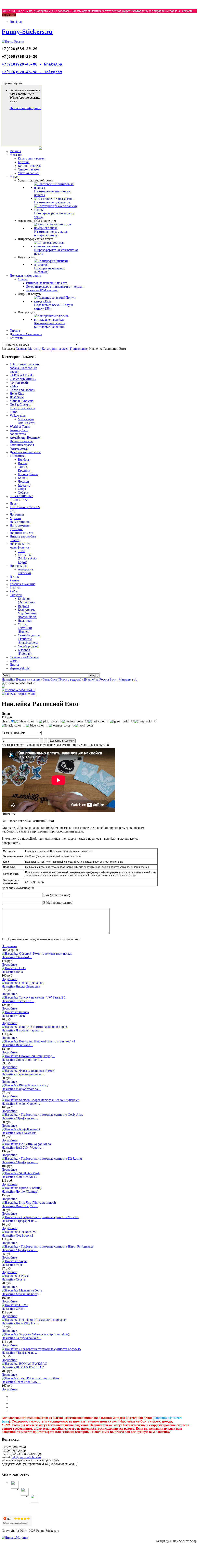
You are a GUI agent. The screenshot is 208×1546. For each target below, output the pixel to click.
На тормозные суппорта (19, 527)
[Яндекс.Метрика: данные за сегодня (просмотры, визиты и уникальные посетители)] (15, 1537)
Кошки (22, 478)
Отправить (9, 946)
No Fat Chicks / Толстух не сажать (22, 406)
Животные (17, 456)
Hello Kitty (17, 393)
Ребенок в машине (22, 584)
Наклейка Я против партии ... (22, 1030)
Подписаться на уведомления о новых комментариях (43, 939)
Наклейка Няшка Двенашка (21, 986)
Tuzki (21, 551)
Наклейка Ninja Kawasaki (19, 1133)
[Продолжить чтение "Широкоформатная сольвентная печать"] (56, 246)
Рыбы (14, 591)
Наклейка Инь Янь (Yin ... (20, 1206)
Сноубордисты (28, 646)
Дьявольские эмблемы (25, 452)
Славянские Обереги (24, 657)
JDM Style (17, 397)
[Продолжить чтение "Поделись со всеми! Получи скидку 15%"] (56, 301)
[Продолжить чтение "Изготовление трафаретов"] (53, 198)
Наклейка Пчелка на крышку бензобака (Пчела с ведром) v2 (43, 679)
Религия (15, 587)
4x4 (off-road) (19, 382)
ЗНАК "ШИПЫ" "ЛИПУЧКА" (21, 497)
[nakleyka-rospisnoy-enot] (19, 693)
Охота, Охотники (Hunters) (25, 628)
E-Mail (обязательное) (58, 902)
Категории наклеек (55, 348)
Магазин (34, 348)
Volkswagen (18, 415)
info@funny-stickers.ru (26, 1457)
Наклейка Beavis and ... (17, 1045)
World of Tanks (20, 426)
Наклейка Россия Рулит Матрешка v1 (111, 679)
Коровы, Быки (28, 474)
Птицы (15, 576)
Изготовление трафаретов (52, 202)
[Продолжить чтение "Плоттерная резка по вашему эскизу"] (56, 209)
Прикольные (79, 348)
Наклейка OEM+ (13, 1308)
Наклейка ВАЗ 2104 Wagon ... (22, 1147)
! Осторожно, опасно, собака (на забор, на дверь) (25, 368)
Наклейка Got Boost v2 (17, 1235)
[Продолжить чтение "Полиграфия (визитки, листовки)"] (56, 264)
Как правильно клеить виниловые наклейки (49, 325)
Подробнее (9, 964)
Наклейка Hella (12, 971)
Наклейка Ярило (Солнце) (20, 1191)
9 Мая (14, 386)
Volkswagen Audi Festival (26, 421)
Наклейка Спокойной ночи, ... (22, 1059)
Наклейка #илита (14, 1015)
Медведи (24, 485)
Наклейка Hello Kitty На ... (20, 1323)
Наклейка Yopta (12, 1264)
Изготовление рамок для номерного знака (51, 233)
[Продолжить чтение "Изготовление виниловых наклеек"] (56, 187)
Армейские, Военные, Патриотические (25, 439)
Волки (22, 463)
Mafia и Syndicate (21, 401)
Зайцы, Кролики (24, 468)
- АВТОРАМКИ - (22, 375)
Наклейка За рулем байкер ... (21, 1338)
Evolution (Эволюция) (26, 600)
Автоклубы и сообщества (19, 432)
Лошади (23, 481)
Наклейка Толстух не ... (18, 1001)
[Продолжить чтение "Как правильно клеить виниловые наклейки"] (56, 319)
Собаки (23, 492)
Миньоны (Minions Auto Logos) (27, 558)
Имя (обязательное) (56, 895)
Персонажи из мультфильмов (20, 545)
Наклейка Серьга (13, 1279)
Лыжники (25, 620)
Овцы (22, 489)
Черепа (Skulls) (20, 668)
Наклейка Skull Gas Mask (19, 1177)
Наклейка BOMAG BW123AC (23, 1367)
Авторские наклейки (25, 571)
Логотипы (17, 514)
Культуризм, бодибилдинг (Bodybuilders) (27, 613)
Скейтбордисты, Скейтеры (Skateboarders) (29, 639)
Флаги (14, 661)
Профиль (16, 21)
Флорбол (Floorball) (24, 651)
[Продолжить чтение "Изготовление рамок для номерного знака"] (56, 228)
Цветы (14, 664)
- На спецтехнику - (23, 379)
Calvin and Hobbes (22, 390)
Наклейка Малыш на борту (20, 1294)
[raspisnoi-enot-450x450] (18, 690)
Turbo (13, 412)
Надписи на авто (21, 532)
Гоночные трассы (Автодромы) (22, 446)
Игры (13, 503)
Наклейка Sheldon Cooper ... (21, 1103)
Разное (14, 580)
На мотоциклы (20, 521)
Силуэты (16, 595)
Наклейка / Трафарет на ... (20, 1118)
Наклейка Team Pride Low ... (21, 1382)
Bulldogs (23, 459)
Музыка (15, 518)
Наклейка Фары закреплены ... (23, 1074)
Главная (21, 348)
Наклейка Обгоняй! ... (17, 957)
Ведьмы (23, 606)
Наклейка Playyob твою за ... (21, 1089)
